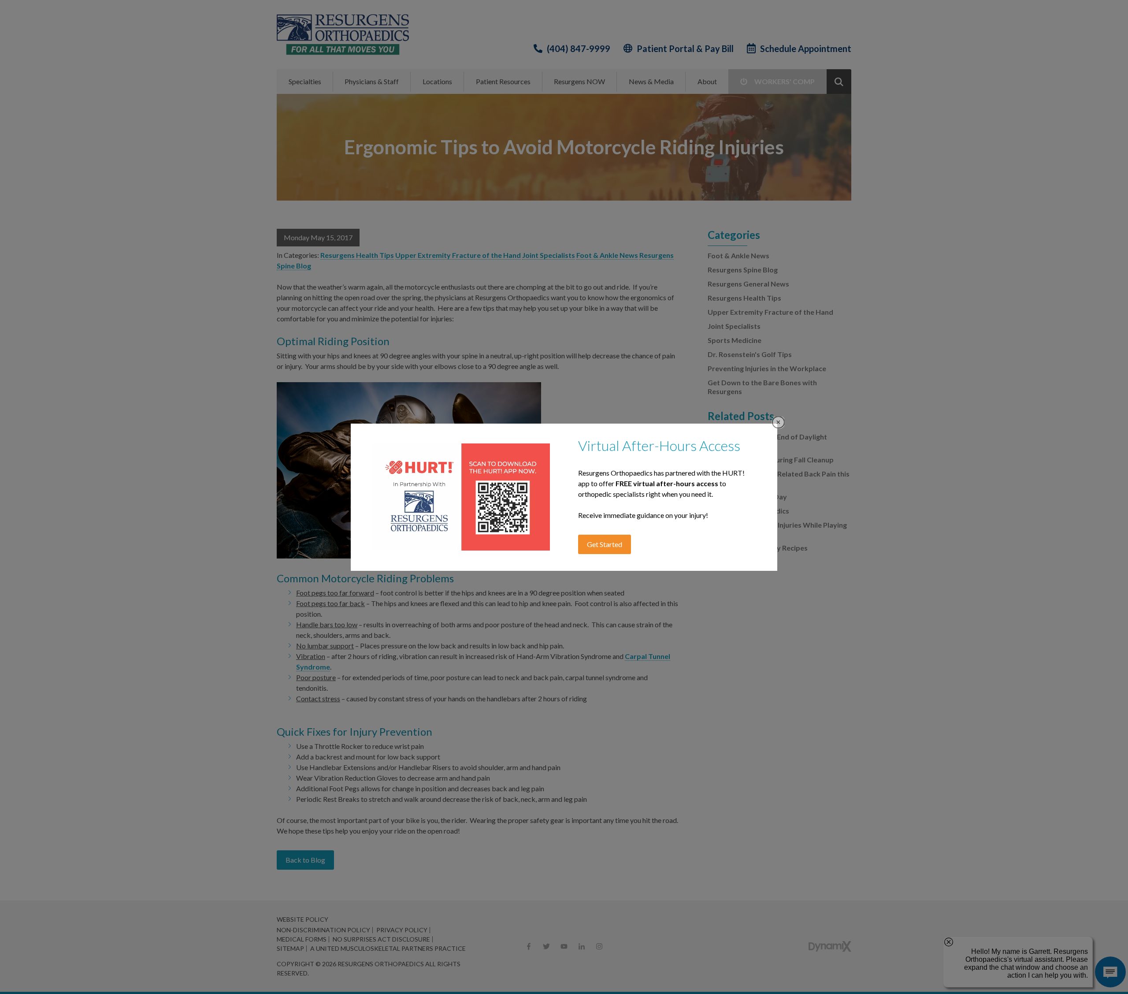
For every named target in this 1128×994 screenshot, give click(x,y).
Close (778, 422)
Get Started (604, 544)
